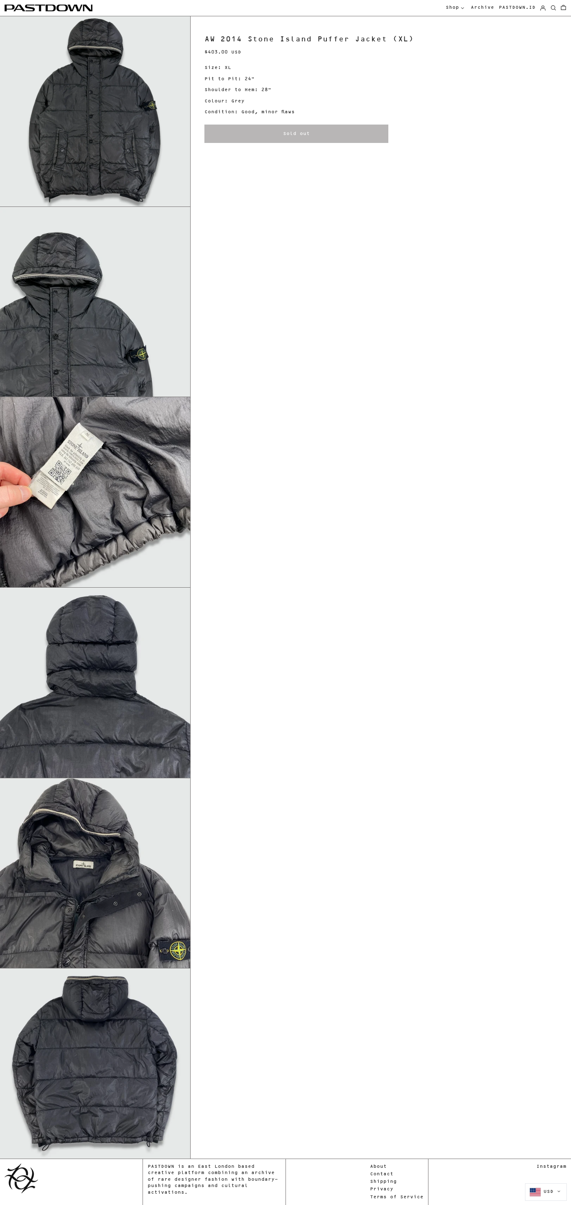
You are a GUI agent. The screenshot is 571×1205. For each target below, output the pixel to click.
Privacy (381, 1189)
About (378, 1166)
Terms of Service (396, 1197)
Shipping (383, 1182)
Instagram (551, 1166)
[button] (563, 8)
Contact (381, 1174)
